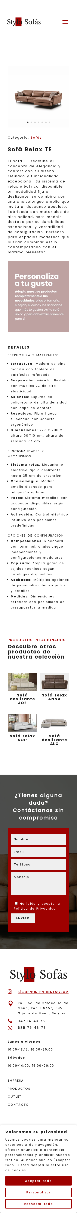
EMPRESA (16, 1080)
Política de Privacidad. (35, 908)
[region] (38, 1169)
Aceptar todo (38, 1181)
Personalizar (38, 1192)
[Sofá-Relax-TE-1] (38, 126)
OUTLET (15, 1096)
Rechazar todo (38, 1204)
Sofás (36, 137)
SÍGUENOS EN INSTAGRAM (43, 992)
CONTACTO (18, 1104)
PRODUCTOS (19, 1089)
